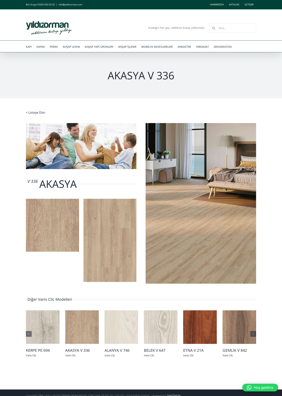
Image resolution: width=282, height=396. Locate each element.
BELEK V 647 (154, 350)
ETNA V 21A (193, 350)
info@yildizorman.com (70, 4)
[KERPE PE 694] (42, 327)
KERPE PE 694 (38, 350)
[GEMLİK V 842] (239, 327)
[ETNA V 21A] (200, 327)
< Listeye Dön (35, 112)
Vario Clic (31, 355)
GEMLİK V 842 (235, 350)
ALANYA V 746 (117, 350)
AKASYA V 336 (77, 350)
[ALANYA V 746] (121, 327)
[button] (260, 387)
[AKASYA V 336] (82, 327)
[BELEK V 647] (160, 327)
